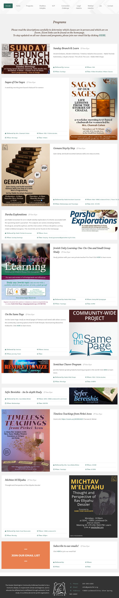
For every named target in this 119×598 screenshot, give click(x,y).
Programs (29, 6)
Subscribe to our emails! (71, 546)
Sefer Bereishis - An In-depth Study (29, 392)
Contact (110, 6)
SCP (53, 6)
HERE (102, 35)
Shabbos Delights (42, 7)
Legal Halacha (79, 7)
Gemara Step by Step (69, 148)
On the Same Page (20, 314)
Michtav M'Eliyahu (20, 480)
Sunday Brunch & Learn (71, 48)
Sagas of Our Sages (20, 82)
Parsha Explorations (21, 214)
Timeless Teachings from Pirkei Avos (77, 414)
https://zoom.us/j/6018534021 (72, 419)
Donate (8, 6)
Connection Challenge (65, 7)
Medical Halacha (90, 7)
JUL (101, 6)
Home (18, 6)
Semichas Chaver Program (72, 364)
